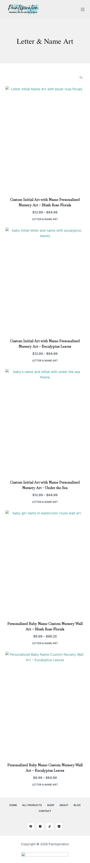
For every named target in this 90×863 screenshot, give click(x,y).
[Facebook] (31, 826)
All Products (32, 805)
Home (13, 805)
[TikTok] (49, 826)
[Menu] (83, 9)
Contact (45, 811)
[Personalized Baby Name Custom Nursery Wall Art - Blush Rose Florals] (45, 563)
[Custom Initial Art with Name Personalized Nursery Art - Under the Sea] (45, 422)
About (63, 805)
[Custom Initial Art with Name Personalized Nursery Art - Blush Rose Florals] (45, 139)
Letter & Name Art (45, 219)
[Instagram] (40, 826)
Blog (77, 805)
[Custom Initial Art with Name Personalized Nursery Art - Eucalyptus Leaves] (45, 280)
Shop (50, 805)
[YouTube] (59, 826)
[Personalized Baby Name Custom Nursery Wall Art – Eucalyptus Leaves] (45, 704)
